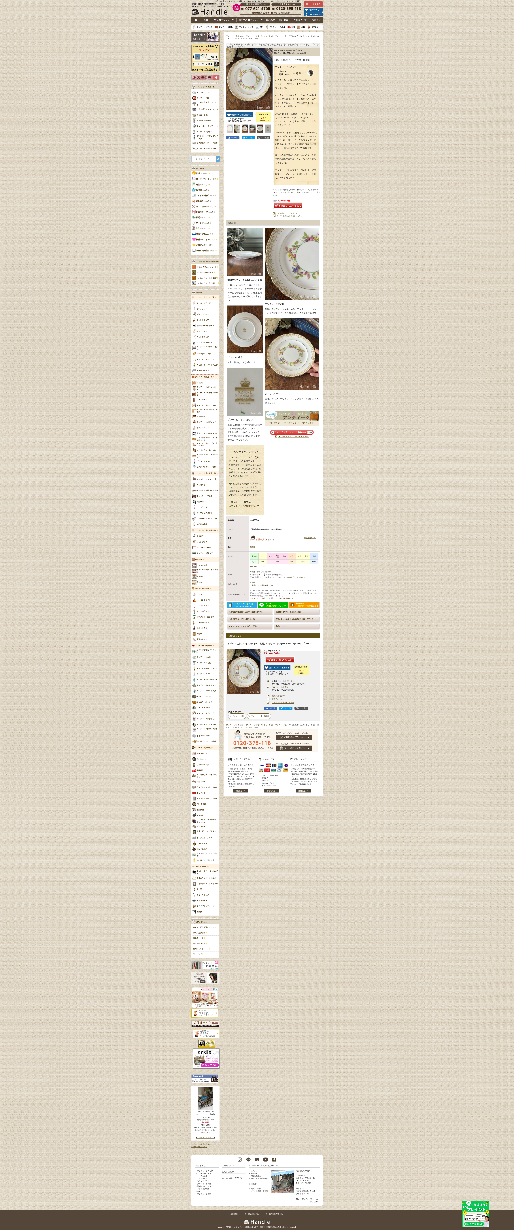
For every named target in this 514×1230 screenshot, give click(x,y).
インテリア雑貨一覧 (203, 748)
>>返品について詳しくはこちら (261, 585)
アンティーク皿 (281, 36)
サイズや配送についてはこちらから (289, 216)
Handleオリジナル (207, 283)
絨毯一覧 (198, 559)
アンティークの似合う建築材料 (207, 261)
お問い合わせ (316, 20)
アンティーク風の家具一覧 (205, 473)
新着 (205, 20)
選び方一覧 (200, 168)
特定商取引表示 (253, 1214)
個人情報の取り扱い (276, 1214)
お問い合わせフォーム (309, 1199)
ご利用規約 (234, 1214)
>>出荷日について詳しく (296, 577)
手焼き (206, 267)
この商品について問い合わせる (288, 213)
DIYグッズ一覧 (201, 867)
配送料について (278, 696)
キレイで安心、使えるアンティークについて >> (292, 423)
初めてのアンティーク (259, 1179)
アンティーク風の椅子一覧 (205, 530)
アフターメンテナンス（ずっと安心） (243, 626)
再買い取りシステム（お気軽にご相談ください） (295, 619)
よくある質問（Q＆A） (232, 1177)
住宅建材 (314, 27)
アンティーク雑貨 (246, 27)
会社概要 (283, 20)
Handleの (205, 273)
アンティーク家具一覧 (203, 377)
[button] (228, 76)
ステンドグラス (203, 1181)
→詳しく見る (313, 1202)
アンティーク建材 (204, 1194)
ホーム (195, 20)
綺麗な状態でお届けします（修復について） (246, 612)
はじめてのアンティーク (250, 20)
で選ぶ (205, 195)
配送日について (278, 699)
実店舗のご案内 (303, 1171)
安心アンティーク (224, 20)
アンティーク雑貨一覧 (203, 646)
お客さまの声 (228, 1171)
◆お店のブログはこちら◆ (205, 1138)
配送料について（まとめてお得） (289, 612)
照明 (261, 27)
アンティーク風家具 (277, 27)
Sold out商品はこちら (199, 1147)
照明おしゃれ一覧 (202, 588)
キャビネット (206, 1179)
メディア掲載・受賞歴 (259, 1191)
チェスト (204, 1176)
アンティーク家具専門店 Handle (263, 1165)
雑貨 (293, 27)
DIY (198, 1191)
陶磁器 (252, 547)
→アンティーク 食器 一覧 (205, 87)
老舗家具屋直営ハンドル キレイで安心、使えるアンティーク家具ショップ (210, 9)
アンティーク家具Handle (235, 36)
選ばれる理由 (255, 1176)
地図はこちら (205, 1133)
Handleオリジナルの (207, 278)
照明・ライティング (205, 1186)
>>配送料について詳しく (259, 566)
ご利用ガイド (300, 20)
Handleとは (254, 1173)
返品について (281, 626)
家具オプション (201, 922)
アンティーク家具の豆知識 (201, 1144)
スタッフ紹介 (255, 1189)
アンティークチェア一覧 (204, 297)
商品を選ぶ (200, 1165)
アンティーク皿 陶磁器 (260, 716)
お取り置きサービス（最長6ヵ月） (242, 619)
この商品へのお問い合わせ (283, 703)
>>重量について (310, 538)
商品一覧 (199, 293)
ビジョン (253, 1171)
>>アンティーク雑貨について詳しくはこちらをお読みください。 (273, 598)
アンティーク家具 (226, 27)
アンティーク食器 (267, 36)
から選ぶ (202, 173)
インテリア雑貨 (203, 1189)
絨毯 (303, 27)
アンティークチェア (204, 27)
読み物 (270, 20)
